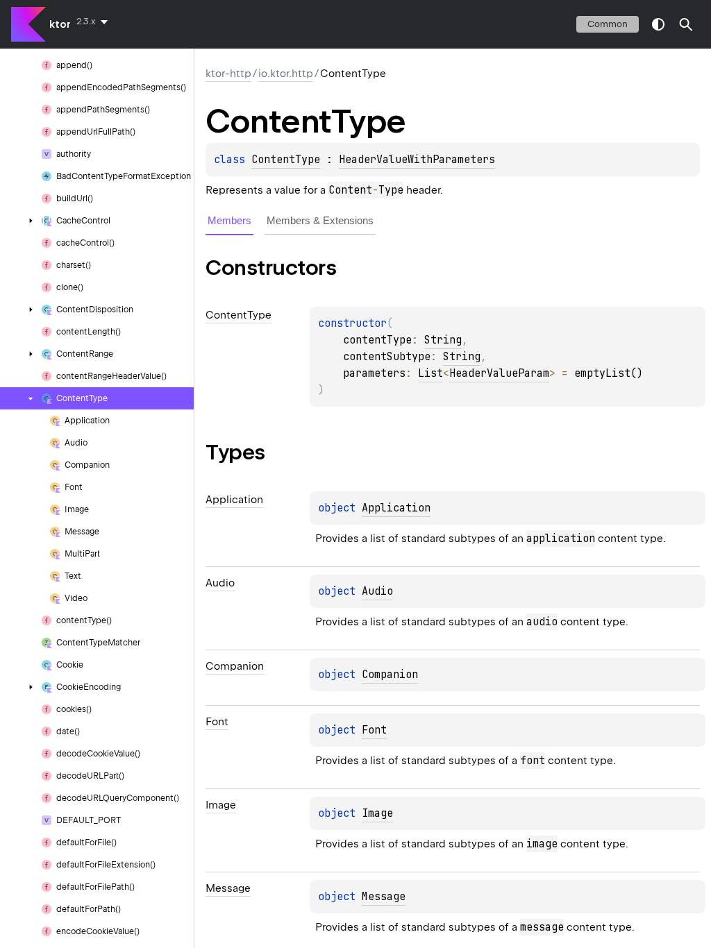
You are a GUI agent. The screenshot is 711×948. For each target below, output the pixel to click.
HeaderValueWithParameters (417, 160)
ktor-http (228, 73)
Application (396, 508)
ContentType (285, 160)
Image (377, 813)
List (430, 373)
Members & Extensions (320, 220)
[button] (686, 24)
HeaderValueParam (499, 373)
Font (374, 730)
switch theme (658, 24)
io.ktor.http (285, 73)
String (443, 340)
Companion (390, 675)
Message (383, 897)
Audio (377, 591)
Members (229, 220)
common (607, 24)
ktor (60, 24)
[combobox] (95, 21)
